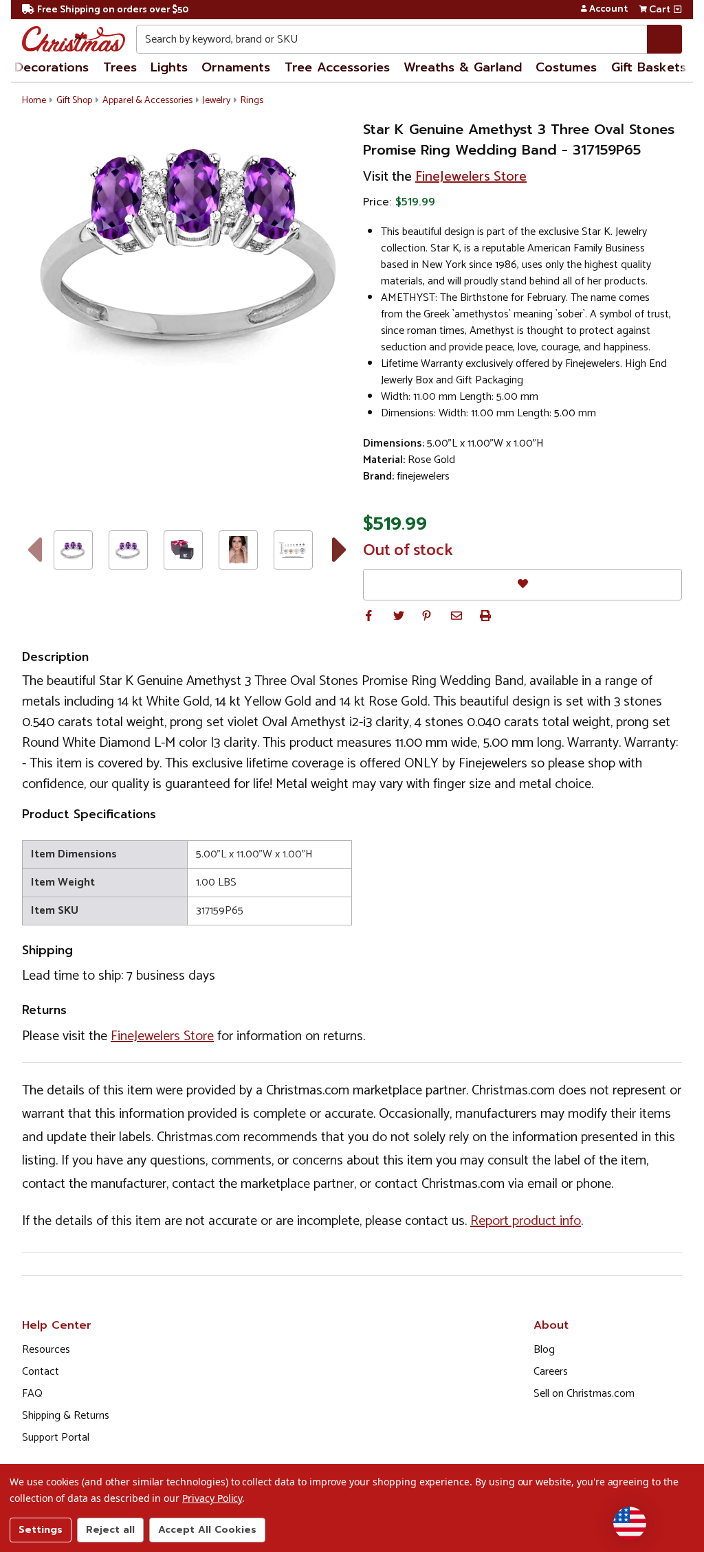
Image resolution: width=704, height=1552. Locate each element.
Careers (551, 1371)
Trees (120, 67)
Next (340, 549)
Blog (544, 1349)
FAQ (32, 1393)
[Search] (664, 39)
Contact (40, 1371)
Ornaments (235, 67)
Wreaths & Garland (463, 67)
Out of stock (408, 551)
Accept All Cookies (207, 1529)
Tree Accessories (337, 67)
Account (608, 9)
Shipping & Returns (65, 1415)
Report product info (525, 1221)
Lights (169, 67)
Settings (41, 1529)
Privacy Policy (212, 1498)
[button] (368, 615)
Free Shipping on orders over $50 (112, 10)
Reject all (110, 1529)
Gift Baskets (648, 67)
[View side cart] (677, 9)
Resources (46, 1349)
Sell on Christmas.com (584, 1393)
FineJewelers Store (471, 177)
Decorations (51, 67)
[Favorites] (522, 584)
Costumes (566, 67)
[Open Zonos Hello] (629, 1523)
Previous (34, 549)
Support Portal (55, 1437)
